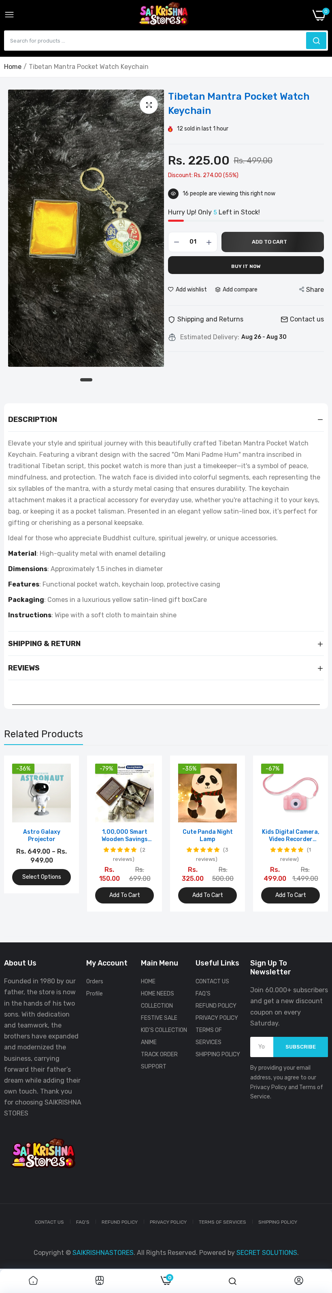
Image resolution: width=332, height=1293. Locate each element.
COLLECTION (157, 1005)
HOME (148, 981)
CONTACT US (212, 981)
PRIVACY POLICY (217, 1018)
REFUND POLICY (216, 1005)
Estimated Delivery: (209, 337)
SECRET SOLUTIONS (266, 1253)
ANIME (149, 1042)
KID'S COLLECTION (164, 1030)
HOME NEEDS (157, 993)
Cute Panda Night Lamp (208, 835)
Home (12, 67)
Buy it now (246, 266)
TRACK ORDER (159, 1054)
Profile (94, 993)
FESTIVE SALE (159, 1018)
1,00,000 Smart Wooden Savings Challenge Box (125, 835)
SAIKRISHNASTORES (103, 1253)
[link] (33, 1281)
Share (315, 289)
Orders (94, 981)
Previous (24, 834)
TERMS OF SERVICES (222, 1222)
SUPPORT (153, 1066)
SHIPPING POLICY (218, 1054)
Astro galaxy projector (41, 835)
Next (308, 834)
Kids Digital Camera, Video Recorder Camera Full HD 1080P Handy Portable (290, 835)
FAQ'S (203, 993)
